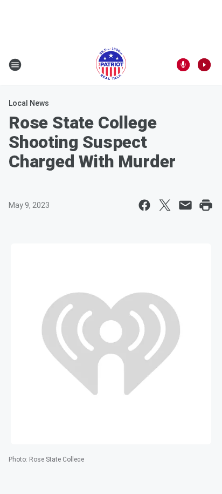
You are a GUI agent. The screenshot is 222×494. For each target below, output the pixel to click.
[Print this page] (205, 205)
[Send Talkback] (183, 64)
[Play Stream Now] (204, 64)
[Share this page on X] (164, 205)
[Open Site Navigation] (15, 64)
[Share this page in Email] (185, 205)
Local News (29, 103)
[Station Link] (111, 65)
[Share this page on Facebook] (144, 205)
